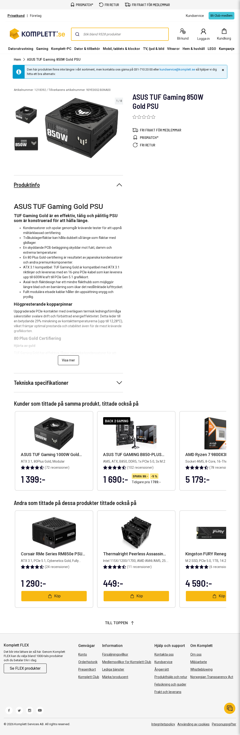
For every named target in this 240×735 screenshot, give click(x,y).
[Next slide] (119, 129)
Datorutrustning (20, 49)
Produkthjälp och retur (170, 677)
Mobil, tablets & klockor (121, 49)
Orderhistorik (88, 662)
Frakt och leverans (167, 692)
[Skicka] (77, 34)
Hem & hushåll (194, 49)
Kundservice (163, 662)
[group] (81, 128)
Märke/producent (115, 677)
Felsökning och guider (170, 684)
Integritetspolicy (163, 724)
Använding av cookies (193, 724)
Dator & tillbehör (87, 49)
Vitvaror (173, 49)
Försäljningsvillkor (115, 654)
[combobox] (120, 34)
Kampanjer (227, 49)
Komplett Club (88, 677)
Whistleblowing (201, 669)
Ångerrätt (161, 669)
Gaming (42, 49)
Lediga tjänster (113, 669)
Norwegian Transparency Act (211, 677)
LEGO (212, 49)
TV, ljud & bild (153, 49)
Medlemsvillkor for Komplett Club (126, 662)
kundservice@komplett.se (177, 69)
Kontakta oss (164, 654)
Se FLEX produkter (25, 668)
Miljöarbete (198, 662)
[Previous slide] (44, 129)
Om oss (196, 654)
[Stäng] (222, 69)
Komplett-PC (61, 49)
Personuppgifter (224, 724)
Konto (82, 654)
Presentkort (87, 669)
